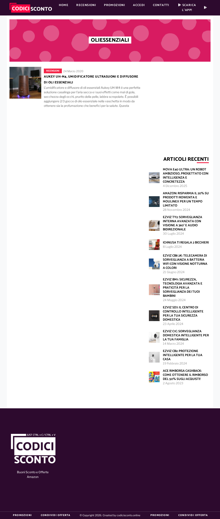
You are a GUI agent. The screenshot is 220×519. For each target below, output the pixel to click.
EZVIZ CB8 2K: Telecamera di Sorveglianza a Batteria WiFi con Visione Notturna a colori (185, 262)
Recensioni (86, 5)
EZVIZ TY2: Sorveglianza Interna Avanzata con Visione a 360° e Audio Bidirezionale (182, 223)
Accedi (139, 5)
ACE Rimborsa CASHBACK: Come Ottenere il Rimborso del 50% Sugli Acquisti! (185, 375)
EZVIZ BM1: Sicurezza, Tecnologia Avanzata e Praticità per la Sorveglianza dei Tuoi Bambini (182, 287)
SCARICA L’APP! (188, 8)
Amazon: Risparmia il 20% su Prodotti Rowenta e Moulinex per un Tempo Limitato (186, 199)
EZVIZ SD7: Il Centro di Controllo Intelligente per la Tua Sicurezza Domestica (183, 313)
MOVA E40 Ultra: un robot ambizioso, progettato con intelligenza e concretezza (185, 175)
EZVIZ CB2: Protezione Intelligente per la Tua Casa (182, 355)
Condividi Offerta (55, 515)
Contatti (161, 5)
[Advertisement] (179, 104)
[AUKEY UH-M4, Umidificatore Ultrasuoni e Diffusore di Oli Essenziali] (25, 83)
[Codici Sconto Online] (33, 449)
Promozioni (114, 5)
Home (64, 5)
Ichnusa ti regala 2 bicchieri (186, 242)
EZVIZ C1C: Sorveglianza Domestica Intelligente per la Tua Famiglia (186, 335)
